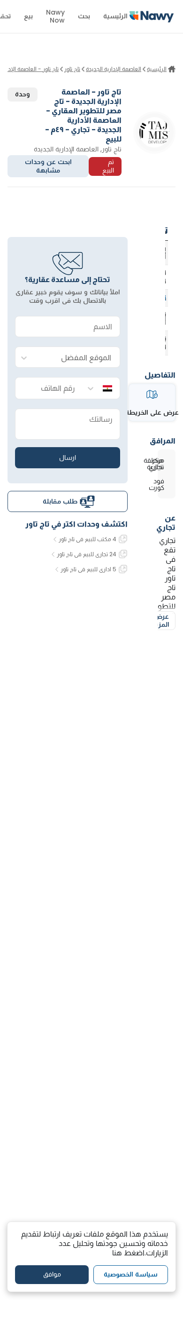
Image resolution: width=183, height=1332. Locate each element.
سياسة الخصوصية (131, 1274)
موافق (52, 1274)
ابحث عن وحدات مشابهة (48, 166)
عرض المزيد (160, 621)
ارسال (67, 457)
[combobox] (77, 357)
